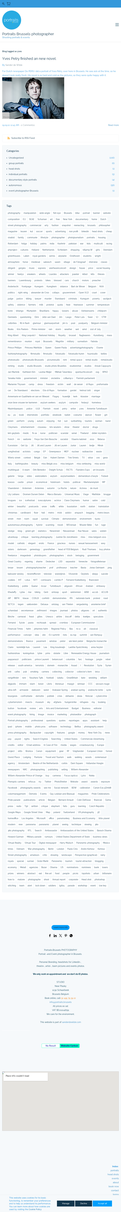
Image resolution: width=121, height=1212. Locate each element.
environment (86, 519)
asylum (53, 476)
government (93, 555)
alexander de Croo (40, 292)
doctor (86, 427)
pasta (30, 623)
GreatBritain (72, 678)
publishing (53, 769)
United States (70, 739)
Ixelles (104, 354)
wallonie (27, 439)
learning (82, 806)
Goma (108, 800)
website (107, 213)
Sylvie (22, 623)
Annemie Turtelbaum (97, 408)
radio (18, 806)
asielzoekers (41, 476)
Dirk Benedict (39, 470)
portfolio (45, 415)
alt (85, 629)
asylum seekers (47, 402)
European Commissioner (83, 623)
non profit (73, 231)
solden (103, 531)
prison (30, 482)
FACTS (69, 470)
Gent (46, 592)
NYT (35, 580)
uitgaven (68, 586)
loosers (65, 311)
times (10, 849)
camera (45, 671)
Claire (10, 647)
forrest (109, 751)
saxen (57, 262)
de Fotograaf (79, 262)
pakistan (73, 243)
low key (102, 885)
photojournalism (76, 237)
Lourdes (53, 274)
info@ (52, 1002)
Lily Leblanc (14, 494)
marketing (62, 714)
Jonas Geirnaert (96, 567)
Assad (74, 665)
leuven (24, 231)
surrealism (82, 341)
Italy (10, 464)
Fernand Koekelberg (76, 580)
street (10, 519)
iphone (18, 726)
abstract (31, 873)
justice (20, 298)
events (115, 1178)
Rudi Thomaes (89, 549)
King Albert (13, 335)
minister (44, 378)
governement (30, 378)
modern (11, 824)
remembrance (15, 341)
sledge (11, 531)
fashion (55, 225)
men (19, 519)
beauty (34, 464)
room (26, 519)
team (21, 885)
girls (98, 250)
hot (59, 421)
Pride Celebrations (100, 794)
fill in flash (25, 323)
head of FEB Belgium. (68, 549)
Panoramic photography (88, 843)
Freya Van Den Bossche (45, 439)
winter (11, 506)
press (10, 806)
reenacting (79, 225)
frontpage (26, 286)
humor (86, 500)
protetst (50, 305)
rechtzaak (41, 623)
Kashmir (61, 243)
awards (94, 781)
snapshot (66, 225)
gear (61, 751)
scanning (50, 525)
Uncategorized (16, 157)
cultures (24, 250)
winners (20, 873)
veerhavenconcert (57, 268)
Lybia (22, 592)
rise (29, 592)
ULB (38, 408)
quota (60, 305)
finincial (89, 696)
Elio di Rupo (48, 390)
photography (14, 213)
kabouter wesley (16, 574)
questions (51, 720)
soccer (39, 231)
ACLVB (104, 592)
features (61, 733)
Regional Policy (58, 629)
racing (109, 243)
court (94, 292)
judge (10, 298)
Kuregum (84, 298)
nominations (72, 867)
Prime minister (38, 329)
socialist (64, 439)
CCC (90, 684)
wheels (42, 274)
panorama (31, 824)
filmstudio (35, 354)
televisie (48, 574)
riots (65, 635)
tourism (68, 861)
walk (69, 757)
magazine (12, 231)
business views (100, 837)
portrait (86, 213)
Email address (33, 745)
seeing (65, 824)
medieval (35, 262)
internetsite (32, 415)
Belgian (51, 800)
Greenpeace (55, 451)
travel (60, 525)
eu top (73, 635)
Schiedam (62, 250)
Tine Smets (73, 457)
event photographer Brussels (23, 190)
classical (93, 629)
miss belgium (66, 464)
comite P (58, 580)
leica (97, 671)
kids (89, 243)
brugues (12, 500)
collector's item (84, 671)
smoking (34, 671)
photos (74, 610)
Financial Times (15, 629)
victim (60, 384)
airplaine (62, 256)
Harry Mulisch (66, 843)
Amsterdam (24, 763)
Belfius (78, 726)
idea (37, 635)
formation (62, 390)
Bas (71, 629)
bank (96, 867)
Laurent (36, 647)
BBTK (16, 598)
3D (98, 812)
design (73, 268)
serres (52, 256)
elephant (55, 806)
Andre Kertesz (87, 849)
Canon (39, 751)
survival (44, 519)
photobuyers (40, 555)
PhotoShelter (60, 781)
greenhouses (14, 256)
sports (49, 231)
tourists (88, 421)
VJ (97, 317)
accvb (95, 592)
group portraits (16, 163)
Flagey (56, 396)
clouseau (42, 427)
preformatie (102, 384)
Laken (26, 256)
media (64, 745)
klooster (84, 396)
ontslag (55, 604)
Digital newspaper (48, 843)
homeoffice (13, 818)
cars (67, 280)
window (53, 641)
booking (102, 702)
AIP (9, 598)
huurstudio (92, 354)
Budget (75, 708)
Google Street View (33, 812)
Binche (11, 616)
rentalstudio (106, 360)
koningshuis (28, 653)
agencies (33, 867)
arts (41, 708)
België (37, 457)
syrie (108, 690)
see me (47, 788)
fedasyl (85, 402)
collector (69, 671)
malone (21, 879)
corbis (64, 763)
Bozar (44, 867)
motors (85, 280)
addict (68, 513)
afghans (57, 702)
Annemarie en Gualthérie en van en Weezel (28, 396)
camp (31, 384)
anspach (79, 513)
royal (37, 341)
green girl (30, 531)
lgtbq (61, 885)
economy (12, 867)
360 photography (16, 830)
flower (98, 415)
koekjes (86, 616)
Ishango (19, 311)
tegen (20, 604)
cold (103, 500)
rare (24, 678)
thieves (101, 274)
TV (83, 457)
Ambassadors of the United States (77, 830)
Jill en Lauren (60, 445)
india (52, 243)
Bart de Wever (78, 286)
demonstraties (59, 598)
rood (105, 598)
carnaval (22, 616)
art (51, 219)
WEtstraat (71, 525)
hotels (67, 482)
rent (65, 360)
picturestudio (53, 360)
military (70, 341)
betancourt (57, 659)
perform (20, 421)
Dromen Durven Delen (33, 494)
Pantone (38, 757)
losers (105, 867)
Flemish (46, 408)
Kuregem (39, 286)
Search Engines (40, 739)
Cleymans (13, 427)
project (11, 751)
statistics (42, 531)
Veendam (107, 250)
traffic (52, 506)
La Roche (62, 488)
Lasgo (68, 317)
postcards (34, 506)
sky (48, 702)
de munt (94, 488)
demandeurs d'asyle (88, 476)
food (57, 873)
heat (68, 305)
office (51, 818)
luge (103, 525)
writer (73, 408)
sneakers (31, 274)
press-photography (17, 733)
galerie (11, 476)
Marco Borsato (54, 494)
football (50, 678)
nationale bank (83, 598)
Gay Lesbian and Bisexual (62, 794)
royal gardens (39, 256)
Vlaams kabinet (78, 439)
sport (64, 592)
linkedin (85, 231)
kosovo (11, 482)
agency (11, 763)
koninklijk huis (23, 647)
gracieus (61, 543)
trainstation (103, 506)
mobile (28, 726)
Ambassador (51, 830)
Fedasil (104, 476)
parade (71, 885)
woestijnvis (60, 574)
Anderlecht (13, 286)
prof (51, 567)
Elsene (100, 347)
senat (74, 433)
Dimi (37, 317)
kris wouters (55, 427)
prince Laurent (42, 659)
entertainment (27, 427)
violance (64, 286)
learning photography (42, 537)
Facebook (12, 788)
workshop (82, 885)
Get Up (24, 445)
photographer (58, 237)
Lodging (27, 757)
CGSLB (35, 598)
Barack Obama (104, 830)
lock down (40, 885)
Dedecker (50, 561)
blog (20, 531)
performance (14, 635)
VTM (104, 317)
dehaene (69, 696)
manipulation (30, 213)
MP (103, 482)
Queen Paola (61, 347)
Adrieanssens (87, 311)
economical (41, 482)
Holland (35, 250)
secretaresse (27, 610)
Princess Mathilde (33, 347)
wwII (69, 384)
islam (32, 684)
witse (90, 457)
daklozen (36, 690)
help (105, 720)
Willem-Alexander (80, 769)
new (21, 824)
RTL (30, 830)
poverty (96, 298)
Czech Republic (96, 806)
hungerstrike (71, 702)
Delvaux (44, 604)
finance (29, 641)
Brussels (68, 213)
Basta (83, 567)
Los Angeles (27, 818)
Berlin (51, 849)
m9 (93, 702)
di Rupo (89, 384)
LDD (60, 561)
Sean (90, 317)
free (58, 219)
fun (96, 525)
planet (56, 824)
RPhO (105, 372)
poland (56, 812)
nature (73, 488)
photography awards (30, 788)
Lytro (83, 775)
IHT (20, 580)
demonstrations (15, 641)
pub (25, 671)
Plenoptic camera (16, 781)
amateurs (34, 855)
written (34, 806)
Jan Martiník (13, 372)
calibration (85, 788)
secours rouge (102, 684)
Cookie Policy (35, 1209)
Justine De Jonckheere (66, 537)
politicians (27, 659)
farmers (32, 305)
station (92, 506)
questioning (25, 317)
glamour (37, 323)
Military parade (34, 837)
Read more (113, 125)
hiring (32, 714)
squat (35, 519)
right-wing (23, 292)
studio (21, 366)
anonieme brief (98, 604)
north (82, 506)
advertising (60, 231)
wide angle (44, 213)
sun (66, 421)
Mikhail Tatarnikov (63, 372)
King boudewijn (57, 647)
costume (77, 415)
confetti (45, 598)
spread (52, 623)
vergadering (82, 604)
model (11, 543)
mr (18, 439)
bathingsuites (21, 464)
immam (23, 684)
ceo (98, 457)
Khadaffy (12, 592)
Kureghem (52, 286)
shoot (46, 879)
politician (53, 433)
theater (76, 427)
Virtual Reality (14, 843)
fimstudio (47, 354)
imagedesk (25, 555)
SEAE (31, 219)
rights (27, 739)
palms (43, 243)
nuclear (75, 451)
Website (74, 781)
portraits (91, 237)
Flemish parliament (85, 378)
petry (64, 408)
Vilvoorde (73, 574)
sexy (103, 543)
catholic (21, 543)
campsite (73, 402)
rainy (102, 855)
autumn (51, 488)
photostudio (13, 360)
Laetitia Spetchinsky (78, 647)
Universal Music (72, 494)
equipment (50, 751)
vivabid (11, 237)
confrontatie (26, 696)
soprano (42, 268)
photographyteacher (36, 567)
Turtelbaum (55, 586)
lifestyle (44, 237)
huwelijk (66, 396)
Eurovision (13, 445)
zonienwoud (100, 757)
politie (25, 586)
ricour (43, 586)
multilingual (13, 470)
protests (38, 280)
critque (44, 806)
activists (27, 451)
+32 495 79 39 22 (68, 998)
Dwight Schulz (56, 470)
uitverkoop (13, 537)
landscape (67, 855)
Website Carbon (69, 1045)
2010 (92, 439)
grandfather (49, 549)
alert (30, 885)
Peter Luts (80, 317)
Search (38, 830)
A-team (26, 470)
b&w (77, 213)
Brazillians (44, 311)
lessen (20, 567)
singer (97, 390)
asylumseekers (67, 476)
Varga (20, 476)
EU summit (54, 635)
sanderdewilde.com (71, 1022)
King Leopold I (29, 335)
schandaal (13, 610)
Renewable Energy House (83, 653)
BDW (74, 788)
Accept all (102, 1203)
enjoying (50, 421)
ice (20, 500)
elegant (32, 543)
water (46, 690)
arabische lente (95, 690)
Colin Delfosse (84, 800)
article (42, 800)
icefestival (30, 500)
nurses (72, 543)
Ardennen (27, 488)
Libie (65, 653)
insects (28, 702)
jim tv (65, 323)
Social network (61, 788)
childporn (102, 311)
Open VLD (84, 292)
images (53, 610)
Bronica (29, 751)
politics (11, 292)
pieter (63, 641)
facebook (21, 708)
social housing (103, 268)
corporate (73, 879)
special (20, 861)
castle (21, 482)
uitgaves (85, 610)
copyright (49, 733)
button (11, 708)
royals (11, 861)
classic (104, 262)
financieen (94, 580)
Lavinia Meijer (45, 372)
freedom (50, 384)
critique (24, 537)
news (107, 733)
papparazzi (13, 659)
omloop (55, 592)
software (53, 726)
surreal (30, 861)
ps (14, 415)
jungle (99, 659)
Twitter (48, 781)
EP (44, 451)
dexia (79, 696)
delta (77, 616)
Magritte (60, 341)
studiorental (75, 366)
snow (44, 506)
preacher (96, 280)
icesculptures (44, 500)
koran (41, 684)
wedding (93, 678)
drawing (54, 855)
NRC (25, 769)
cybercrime (101, 696)
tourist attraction (84, 861)
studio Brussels (34, 366)
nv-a (78, 629)
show (66, 427)
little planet (104, 818)
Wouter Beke (85, 525)
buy (47, 775)
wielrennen (75, 592)
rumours (49, 837)
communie (32, 237)
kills (92, 274)
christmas (12, 513)
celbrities (12, 323)
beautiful (21, 506)
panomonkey (63, 818)
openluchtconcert (83, 372)
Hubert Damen (57, 457)
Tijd (26, 806)
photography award (93, 726)
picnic (76, 873)
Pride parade (14, 800)
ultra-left (12, 690)
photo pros (40, 726)
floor (36, 513)
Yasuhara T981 (36, 678)
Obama (53, 867)
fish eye (57, 213)
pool (73, 323)
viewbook (56, 415)
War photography (36, 849)
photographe (34, 879)
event (93, 885)
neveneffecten (34, 574)
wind (84, 329)
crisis (59, 696)
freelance (12, 555)
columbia (70, 659)
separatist (70, 561)
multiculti (98, 243)
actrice (57, 500)
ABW (86, 592)
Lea (45, 647)
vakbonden (32, 604)
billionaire (107, 873)
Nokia (91, 775)
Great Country (14, 561)
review (33, 708)
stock (69, 555)
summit (83, 635)
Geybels (85, 574)
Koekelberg (13, 586)
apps (85, 720)
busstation (72, 506)
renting (11, 366)
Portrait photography (18, 720)
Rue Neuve (83, 531)
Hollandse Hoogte (94, 763)
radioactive (87, 451)
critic (44, 855)
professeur (62, 567)
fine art (48, 873)
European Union (95, 751)
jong (110, 567)
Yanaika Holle (14, 378)
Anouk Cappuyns (103, 366)
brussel (72, 335)
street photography (17, 225)
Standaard (60, 298)
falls (65, 806)
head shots (14, 168)
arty (46, 225)
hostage (89, 659)
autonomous (15, 185)
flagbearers (84, 335)
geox (105, 457)
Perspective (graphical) (86, 855)
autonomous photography (20, 525)
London (60, 849)
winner (11, 274)
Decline (83, 1203)
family (21, 237)
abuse (75, 311)
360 (96, 824)
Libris (49, 684)
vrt (93, 610)
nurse (42, 433)
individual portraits (18, 174)
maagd (70, 684)
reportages (74, 720)
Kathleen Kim (29, 372)
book (21, 415)
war (82, 243)
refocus (31, 781)
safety (11, 305)
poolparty (83, 323)
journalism (104, 653)
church (75, 280)
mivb (59, 513)
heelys (20, 274)
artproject (12, 250)
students (87, 256)
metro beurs (103, 513)
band (108, 421)
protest (96, 598)
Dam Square (77, 763)
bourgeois (12, 696)
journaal (64, 610)
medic (26, 433)
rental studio (91, 360)
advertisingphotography (81, 347)
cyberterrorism (15, 702)
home (94, 219)
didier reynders (99, 433)
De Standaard (21, 390)
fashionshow (14, 653)
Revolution (89, 665)
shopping (75, 250)
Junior (73, 445)
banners (12, 280)
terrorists (39, 665)
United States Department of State (73, 837)
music (32, 268)
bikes (48, 280)
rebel (108, 659)
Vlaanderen (13, 488)
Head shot (86, 879)
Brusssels (47, 341)
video (29, 476)
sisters (11, 549)
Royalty (62, 335)
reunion (28, 341)
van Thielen (67, 604)
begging (90, 513)
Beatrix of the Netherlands (45, 763)
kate (83, 678)
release (11, 665)
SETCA (11, 604)
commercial (35, 225)
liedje (91, 445)
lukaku (60, 678)
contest (27, 457)
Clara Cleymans (72, 500)
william (103, 678)
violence (21, 305)
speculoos (98, 616)
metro (51, 513)
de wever (78, 384)
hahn (28, 629)
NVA (101, 286)
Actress (83, 488)
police (29, 408)
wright (98, 256)
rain (50, 329)
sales (94, 531)
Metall (23, 867)
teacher (73, 567)
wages (73, 745)
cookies (11, 580)
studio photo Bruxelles (55, 366)
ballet (67, 415)
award (84, 781)
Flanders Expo (83, 470)
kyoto (97, 519)
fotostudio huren (76, 354)
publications (29, 800)
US (61, 867)
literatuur (59, 684)
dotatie (56, 653)
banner (96, 213)
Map (48, 812)
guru (72, 806)
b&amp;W (88, 250)
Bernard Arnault (66, 800)
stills (20, 751)
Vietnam (20, 849)
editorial (98, 708)
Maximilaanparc (15, 408)
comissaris (46, 580)
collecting (57, 671)
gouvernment (69, 292)
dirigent (11, 268)
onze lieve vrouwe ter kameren (22, 402)
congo (37, 451)
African (79, 586)
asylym (62, 402)
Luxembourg (25, 280)
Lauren (82, 445)
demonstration (69, 519)
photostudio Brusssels (33, 360)
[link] (50, 935)
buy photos (104, 549)
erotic (41, 543)
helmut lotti (85, 390)
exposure (105, 781)
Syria (99, 665)
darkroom (22, 549)
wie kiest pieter (76, 641)
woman (98, 421)
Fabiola (94, 341)
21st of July (95, 329)
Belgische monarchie (96, 641)
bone (10, 311)
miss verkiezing (84, 464)
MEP (66, 451)
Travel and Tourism (54, 757)
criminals (72, 298)
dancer (88, 415)
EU (24, 219)
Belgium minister (99, 323)
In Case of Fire (50, 745)
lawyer (38, 298)
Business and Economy (84, 818)
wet (77, 329)
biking (37, 592)
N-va (34, 433)
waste (99, 451)
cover (103, 292)
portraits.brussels (63, 1002)
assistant (95, 720)
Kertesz (101, 849)
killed (85, 274)
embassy (100, 586)
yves (81, 408)
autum (40, 421)
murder (48, 298)
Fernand (12, 623)
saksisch (47, 262)
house (82, 268)
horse (25, 262)
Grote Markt (42, 861)
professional (37, 720)
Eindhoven (75, 256)
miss (83, 537)
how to (11, 879)
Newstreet (55, 531)
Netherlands (48, 250)
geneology (35, 549)
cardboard (26, 513)
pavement (41, 641)
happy (56, 311)
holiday (33, 243)
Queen (48, 347)
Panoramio (57, 861)
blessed (58, 280)
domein (50, 665)
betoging (80, 555)
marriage (95, 396)
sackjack (107, 298)
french (11, 439)
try (40, 781)
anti (9, 671)
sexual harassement (88, 543)
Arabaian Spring (60, 690)
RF (68, 751)
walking (78, 757)
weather (68, 329)
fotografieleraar (98, 561)
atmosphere (13, 262)
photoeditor (75, 714)
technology (65, 726)
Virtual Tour (30, 843)
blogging (99, 861)
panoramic (44, 824)
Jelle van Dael (49, 317)
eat (40, 873)
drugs (95, 427)
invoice (50, 714)
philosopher (104, 225)
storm (58, 329)
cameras (57, 775)
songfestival (13, 451)
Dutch (103, 219)
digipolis (12, 684)
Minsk (100, 445)
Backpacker (35, 733)
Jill (32, 445)
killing (29, 298)
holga (24, 243)
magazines (83, 794)
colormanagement (17, 794)
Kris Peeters (22, 329)
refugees (84, 702)
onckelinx (55, 378)
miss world (100, 464)
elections (35, 390)
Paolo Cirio (72, 849)
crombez (63, 623)
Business (86, 708)
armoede (24, 690)
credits (11, 745)
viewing (88, 824)
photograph (90, 714)
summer (90, 305)
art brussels (98, 470)
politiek (50, 696)
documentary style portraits (23, 179)
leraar (10, 567)
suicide (104, 574)
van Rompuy (96, 635)
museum (39, 702)
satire (95, 500)
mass (109, 335)
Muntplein (31, 311)
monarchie (63, 665)
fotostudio (60, 354)
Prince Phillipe (15, 347)
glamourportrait (51, 323)
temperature (103, 305)
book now (114, 1186)
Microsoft (41, 818)
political (76, 482)
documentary (81, 219)
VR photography (86, 812)
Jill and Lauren (44, 445)
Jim (60, 317)
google (71, 733)
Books (11, 329)
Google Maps (14, 812)
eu (9, 415)
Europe (100, 745)
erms (116, 1194)
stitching (12, 885)
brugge (107, 494)
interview (93, 262)
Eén (45, 457)
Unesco (49, 616)
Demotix (33, 794)
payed (18, 739)
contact (115, 1190)
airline (59, 616)
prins (47, 653)
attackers (64, 274)
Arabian (89, 586)
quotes (62, 720)
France (51, 543)
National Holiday (47, 335)
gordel (73, 390)
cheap (109, 231)
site (44, 635)
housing (102, 237)
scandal (64, 433)
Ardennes (39, 488)
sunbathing (76, 421)
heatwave (78, 305)
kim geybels (14, 433)
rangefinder (13, 678)
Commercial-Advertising (92, 739)
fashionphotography (17, 354)
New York (67, 219)
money (81, 733)
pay (10, 739)
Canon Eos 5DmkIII (102, 788)
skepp (95, 574)
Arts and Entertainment (57, 708)
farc (80, 659)
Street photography (17, 855)
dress (40, 384)
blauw (26, 598)
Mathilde (96, 494)
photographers (57, 555)
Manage (65, 1203)
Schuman (42, 219)
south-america (25, 665)
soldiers (52, 885)
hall (43, 513)
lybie (39, 653)
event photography (17, 714)
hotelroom (55, 482)
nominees (86, 867)
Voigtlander (78, 751)
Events (43, 794)
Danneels (12, 317)
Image (41, 714)
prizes (11, 873)
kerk (75, 396)
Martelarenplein (91, 482)
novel (56, 408)
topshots (86, 873)
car (9, 390)
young (31, 421)
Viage (86, 494)
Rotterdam (13, 243)
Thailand (84, 433)
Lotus (27, 580)
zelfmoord (42, 610)
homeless (96, 402)
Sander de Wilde (13, 65)
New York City (95, 733)
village (67, 262)
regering (29, 561)
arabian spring (78, 690)
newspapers (14, 769)
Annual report (59, 879)
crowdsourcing (87, 745)
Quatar (34, 586)
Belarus (101, 439)
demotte (40, 696)
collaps (55, 292)
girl (105, 415)
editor (20, 745)
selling (64, 769)
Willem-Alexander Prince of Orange (25, 775)
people (66, 873)
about (116, 1182)
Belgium (92, 286)
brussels (92, 225)
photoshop (100, 879)
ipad (10, 726)
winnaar (81, 684)
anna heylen (97, 647)
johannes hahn (41, 629)
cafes (17, 671)
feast (31, 616)
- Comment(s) (27, 125)
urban (96, 873)
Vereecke (83, 561)
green (10, 421)
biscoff (68, 616)
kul (31, 231)
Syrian (108, 665)
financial (98, 800)
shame (39, 561)
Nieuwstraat (69, 531)
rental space (76, 360)
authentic (102, 610)
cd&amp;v (68, 378)
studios (87, 366)
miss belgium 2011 (97, 537)
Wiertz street (14, 457)
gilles (39, 616)
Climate (55, 519)
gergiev (22, 268)
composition (14, 219)
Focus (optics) (71, 775)
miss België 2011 (49, 464)
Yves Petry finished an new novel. (29, 58)
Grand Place (14, 757)
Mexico (106, 843)
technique (76, 824)
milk (41, 305)
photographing (38, 769)
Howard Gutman (16, 837)
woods (88, 757)
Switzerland (69, 812)
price (90, 268)
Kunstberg (99, 335)
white (61, 506)
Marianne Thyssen (16, 384)
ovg (97, 372)
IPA (71, 598)
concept (28, 635)
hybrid (39, 525)
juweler (75, 274)
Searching (56, 739)
